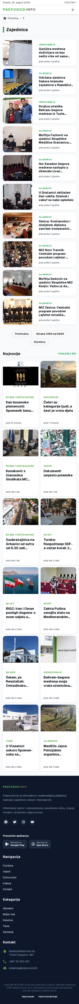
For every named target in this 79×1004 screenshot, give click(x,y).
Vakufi (48, 466)
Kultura (7, 883)
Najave (11, 672)
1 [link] (23, 18)
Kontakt (70, 2)
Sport (48, 603)
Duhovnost (51, 397)
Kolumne (8, 920)
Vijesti (6, 871)
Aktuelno (8, 908)
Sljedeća (39, 342)
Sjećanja (8, 932)
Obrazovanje (47, 44)
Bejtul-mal (9, 914)
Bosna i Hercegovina (20, 397)
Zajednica (45, 73)
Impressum (28, 996)
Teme (9, 741)
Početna (13, 18)
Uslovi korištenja (47, 996)
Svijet (48, 534)
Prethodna (21, 333)
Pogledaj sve (67, 353)
